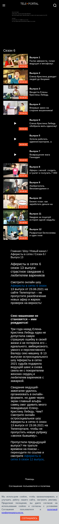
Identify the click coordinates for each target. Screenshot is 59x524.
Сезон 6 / (40, 254)
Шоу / (26, 251)
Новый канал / (39, 251)
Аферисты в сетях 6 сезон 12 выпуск (27, 457)
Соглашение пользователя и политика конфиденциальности (29, 489)
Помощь (29, 479)
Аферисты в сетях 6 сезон (29, 285)
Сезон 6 (9, 50)
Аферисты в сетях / (23, 254)
